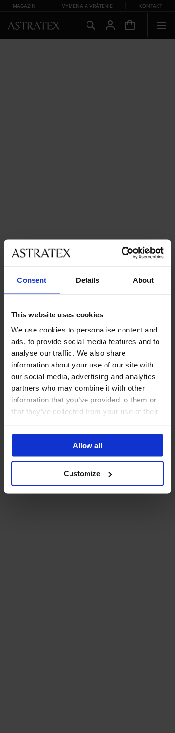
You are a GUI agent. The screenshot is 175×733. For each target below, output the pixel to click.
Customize (82, 474)
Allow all (87, 445)
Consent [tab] (31, 280)
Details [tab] (88, 280)
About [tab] (143, 280)
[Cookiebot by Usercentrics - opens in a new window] (123, 253)
